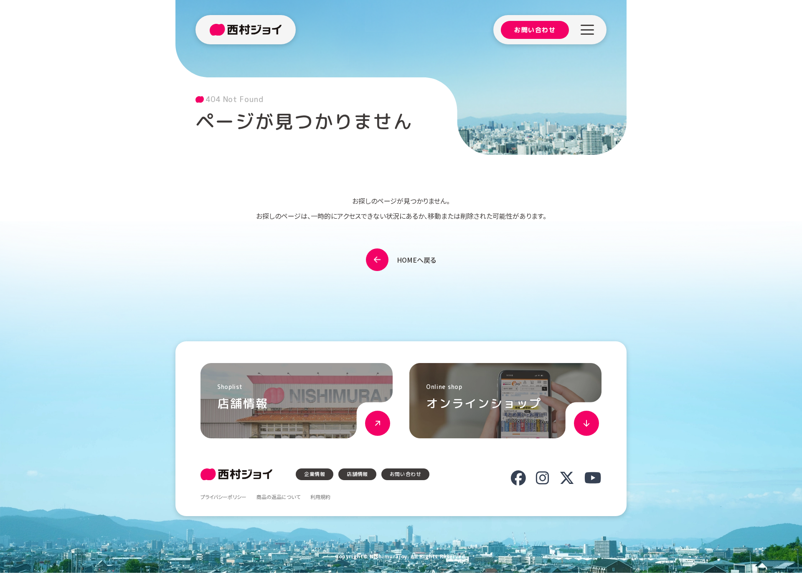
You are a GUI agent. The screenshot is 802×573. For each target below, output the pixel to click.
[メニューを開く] (587, 30)
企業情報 (314, 474)
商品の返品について (278, 497)
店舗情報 (357, 474)
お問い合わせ (535, 30)
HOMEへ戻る (416, 260)
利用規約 (320, 497)
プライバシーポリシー (223, 497)
